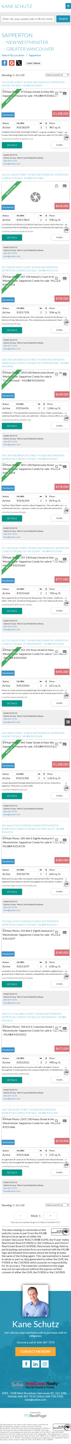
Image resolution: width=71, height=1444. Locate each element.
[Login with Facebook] (4, 64)
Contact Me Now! (35, 1351)
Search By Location (13, 55)
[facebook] (26, 1364)
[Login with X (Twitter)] (19, 64)
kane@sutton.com (11, 163)
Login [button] (33, 63)
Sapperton (35, 55)
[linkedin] (35, 1364)
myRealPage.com (35, 1416)
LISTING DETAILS (12, 145)
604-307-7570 (10, 160)
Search (63, 18)
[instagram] (45, 1364)
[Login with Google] (11, 64)
